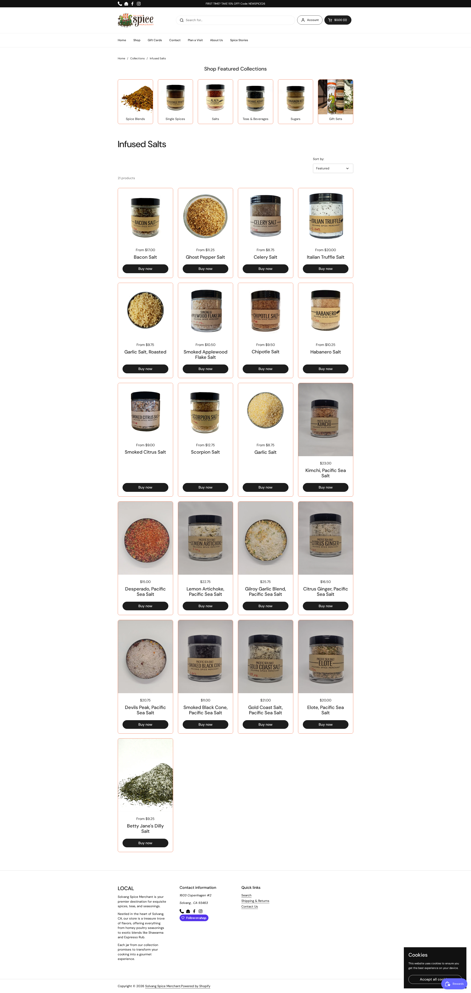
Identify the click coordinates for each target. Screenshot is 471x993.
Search (246, 895)
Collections (137, 58)
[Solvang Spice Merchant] (136, 20)
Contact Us (249, 906)
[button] (337, 20)
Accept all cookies (435, 979)
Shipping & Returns (255, 901)
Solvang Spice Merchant (162, 986)
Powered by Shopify (195, 986)
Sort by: (318, 159)
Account (313, 20)
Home (121, 58)
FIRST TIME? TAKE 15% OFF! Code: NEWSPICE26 (235, 3)
